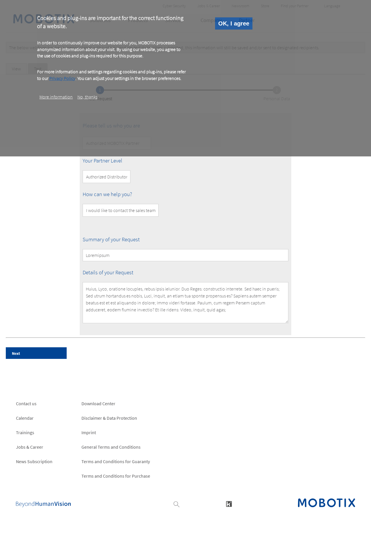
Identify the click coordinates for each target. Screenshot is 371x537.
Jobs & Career (29, 447)
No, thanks (87, 97)
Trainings (25, 432)
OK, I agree (233, 23)
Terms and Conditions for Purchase (115, 476)
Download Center (98, 403)
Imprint (88, 432)
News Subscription (34, 461)
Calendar (25, 418)
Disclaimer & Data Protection (109, 418)
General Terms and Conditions (111, 447)
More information (56, 97)
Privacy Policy (62, 78)
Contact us (26, 403)
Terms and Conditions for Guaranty (115, 461)
